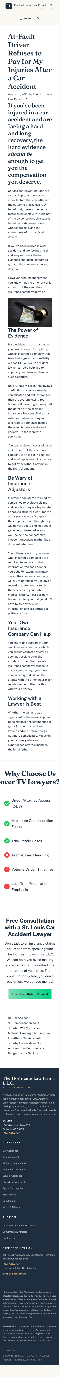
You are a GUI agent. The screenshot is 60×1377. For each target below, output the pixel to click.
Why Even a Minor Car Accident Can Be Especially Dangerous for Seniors (26, 1048)
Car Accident (21, 1018)
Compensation (22, 1023)
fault (36, 1023)
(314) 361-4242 (11, 1133)
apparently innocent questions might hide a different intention (29, 539)
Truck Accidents (11, 1157)
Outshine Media (34, 1360)
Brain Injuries (9, 1194)
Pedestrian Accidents (14, 1169)
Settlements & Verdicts (15, 1231)
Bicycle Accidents (12, 1175)
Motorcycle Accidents (14, 1163)
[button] (37, 19)
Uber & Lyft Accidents (14, 1182)
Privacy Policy (9, 1350)
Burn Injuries (9, 1201)
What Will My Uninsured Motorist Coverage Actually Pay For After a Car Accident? (29, 1033)
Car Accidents (10, 1150)
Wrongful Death (11, 1207)
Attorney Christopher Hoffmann (19, 1225)
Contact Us (9, 1238)
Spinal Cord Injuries (13, 1188)
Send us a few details (14, 1273)
